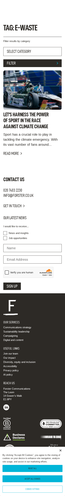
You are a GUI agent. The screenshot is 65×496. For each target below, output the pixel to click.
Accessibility (10, 366)
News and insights (19, 233)
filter (11, 63)
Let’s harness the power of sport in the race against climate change (26, 120)
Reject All (32, 468)
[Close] (60, 450)
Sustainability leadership (16, 331)
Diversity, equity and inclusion (19, 362)
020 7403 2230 (12, 190)
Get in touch (12, 206)
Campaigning (10, 335)
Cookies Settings (32, 489)
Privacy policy (11, 370)
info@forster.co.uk (18, 195)
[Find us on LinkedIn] (6, 409)
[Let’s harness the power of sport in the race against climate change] (32, 90)
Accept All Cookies (32, 479)
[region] (32, 471)
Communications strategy (17, 327)
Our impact (9, 357)
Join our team (10, 353)
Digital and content (13, 340)
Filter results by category (16, 41)
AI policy (8, 374)
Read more (11, 153)
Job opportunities (18, 238)
